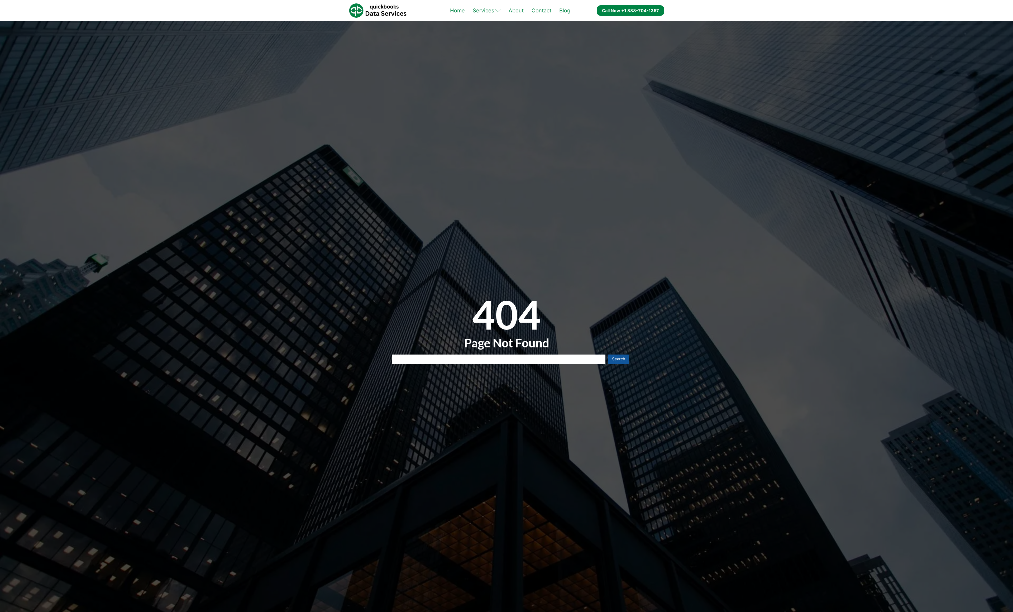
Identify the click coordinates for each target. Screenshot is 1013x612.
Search (618, 358)
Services (483, 10)
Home (457, 10)
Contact (541, 10)
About (516, 10)
